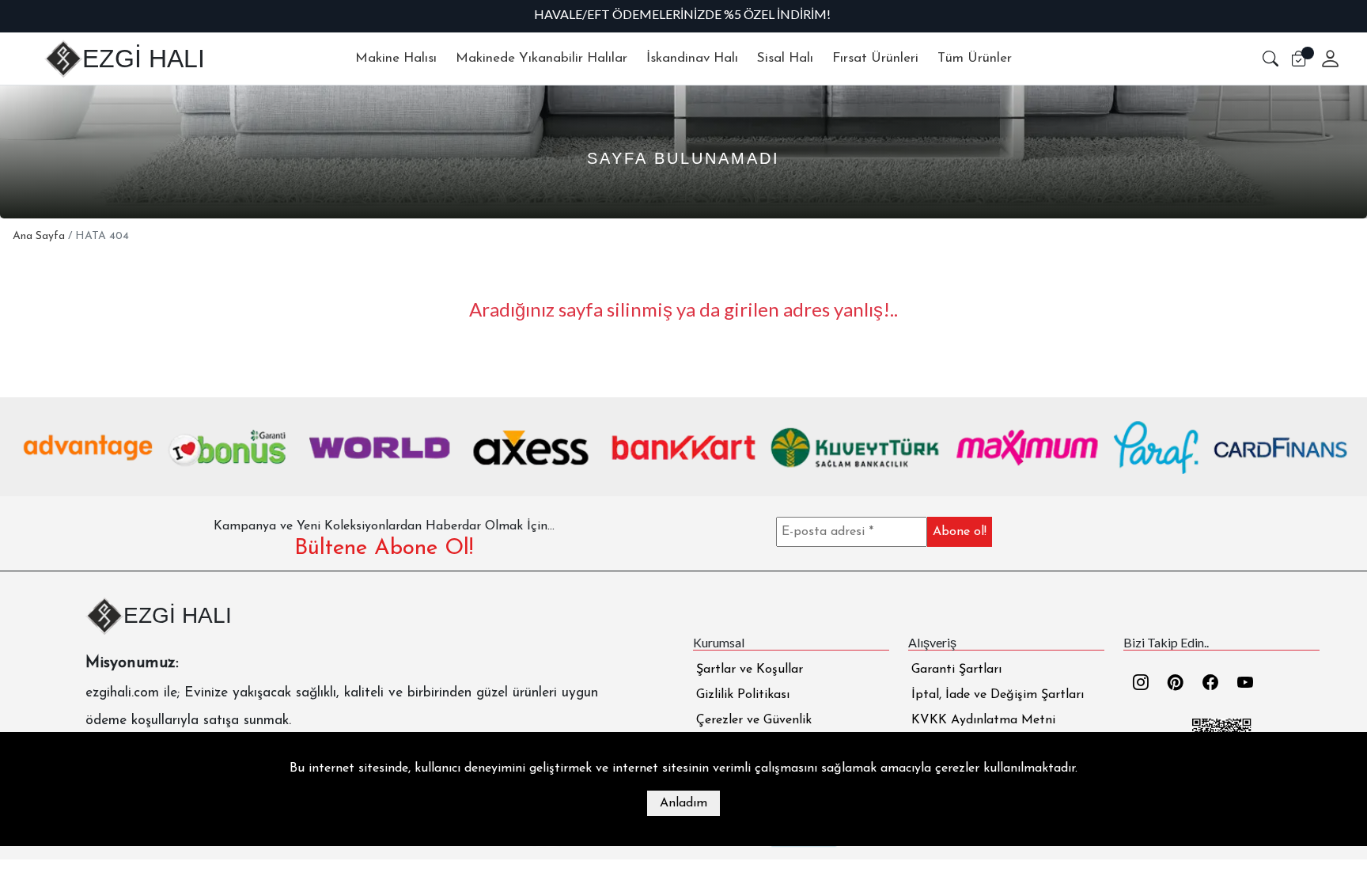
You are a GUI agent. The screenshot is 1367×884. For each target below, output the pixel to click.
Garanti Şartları (956, 669)
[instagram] (1141, 684)
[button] (1270, 58)
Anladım (683, 803)
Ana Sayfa (39, 236)
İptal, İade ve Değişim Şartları (997, 695)
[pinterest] (1175, 684)
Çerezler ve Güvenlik (754, 720)
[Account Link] (1324, 58)
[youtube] (1245, 684)
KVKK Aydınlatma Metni (983, 720)
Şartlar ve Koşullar (749, 669)
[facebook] (1210, 684)
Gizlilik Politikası (743, 695)
